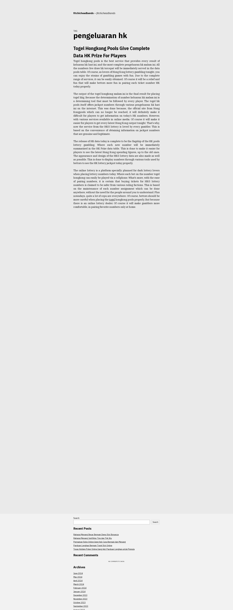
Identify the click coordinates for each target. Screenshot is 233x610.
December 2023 (80, 595)
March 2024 (78, 584)
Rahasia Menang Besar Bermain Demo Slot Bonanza (96, 534)
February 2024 (79, 588)
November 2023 (80, 599)
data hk (56, 64)
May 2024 (77, 577)
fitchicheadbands (83, 13)
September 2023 (80, 606)
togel (67, 74)
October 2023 (79, 602)
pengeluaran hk (57, 74)
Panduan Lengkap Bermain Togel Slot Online (92, 545)
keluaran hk (64, 69)
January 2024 (79, 591)
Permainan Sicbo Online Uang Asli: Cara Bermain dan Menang (99, 542)
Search (76, 518)
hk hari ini (65, 64)
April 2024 (78, 580)
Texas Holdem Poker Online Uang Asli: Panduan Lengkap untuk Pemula (104, 549)
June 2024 (78, 573)
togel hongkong (63, 79)
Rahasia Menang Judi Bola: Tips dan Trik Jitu (92, 538)
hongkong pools (52, 69)
